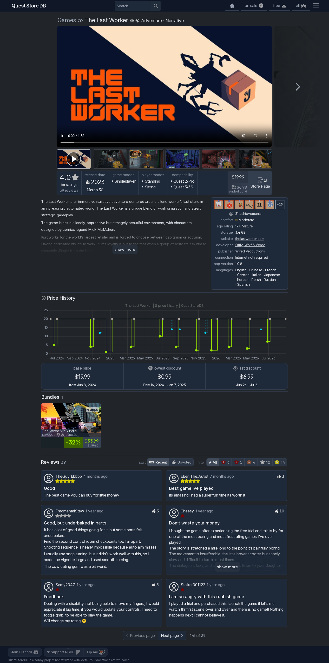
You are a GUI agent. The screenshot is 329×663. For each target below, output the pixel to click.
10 (268, 462)
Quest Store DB (29, 6)
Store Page (260, 186)
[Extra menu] (316, 5)
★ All (213, 462)
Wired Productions (250, 251)
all (298, 5)
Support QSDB (60, 652)
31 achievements (248, 214)
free (276, 5)
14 (283, 462)
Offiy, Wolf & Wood (250, 245)
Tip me (92, 652)
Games (67, 20)
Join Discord (21, 652)
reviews (69, 190)
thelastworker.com (249, 239)
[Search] (156, 6)
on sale (251, 5)
